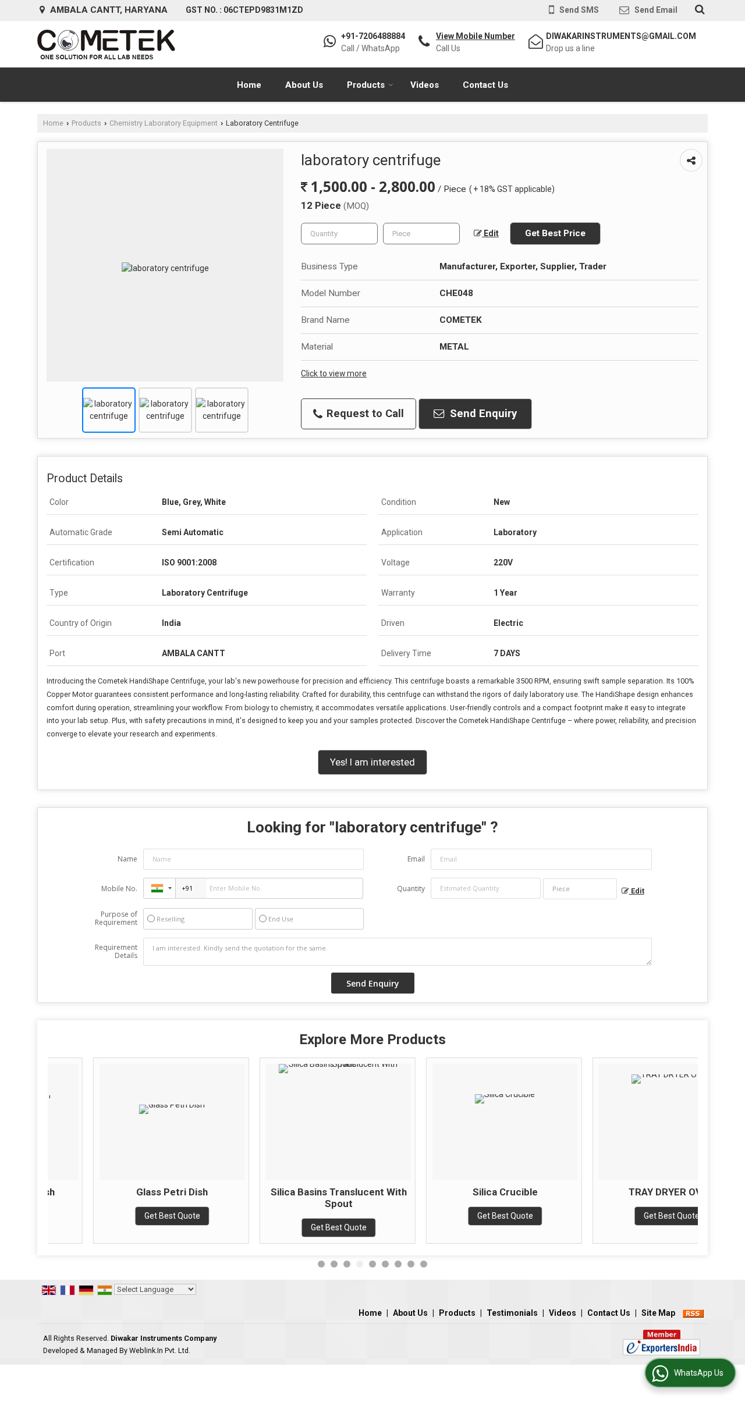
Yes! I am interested (372, 762)
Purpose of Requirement (116, 918)
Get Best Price (555, 233)
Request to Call (364, 413)
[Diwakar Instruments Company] (106, 44)
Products (366, 85)
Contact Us (485, 85)
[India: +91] (159, 888)
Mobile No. (119, 888)
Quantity (411, 888)
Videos (424, 85)
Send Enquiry (482, 413)
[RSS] (693, 1313)
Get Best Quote (127, 1215)
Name (127, 859)
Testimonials (512, 1313)
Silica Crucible (459, 1192)
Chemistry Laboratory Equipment (163, 123)
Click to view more (334, 373)
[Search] (698, 9)
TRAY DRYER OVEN (626, 1192)
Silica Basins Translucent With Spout (293, 1197)
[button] (475, 36)
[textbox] (421, 233)
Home (249, 85)
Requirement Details (116, 952)
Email (416, 859)
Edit (490, 233)
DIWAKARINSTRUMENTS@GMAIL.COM (621, 36)
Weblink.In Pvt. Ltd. (159, 1350)
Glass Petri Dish (126, 1192)
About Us (304, 85)
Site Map (658, 1313)
